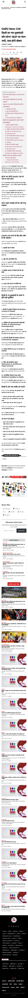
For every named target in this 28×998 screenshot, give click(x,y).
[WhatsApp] (3, 52)
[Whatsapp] (18, 926)
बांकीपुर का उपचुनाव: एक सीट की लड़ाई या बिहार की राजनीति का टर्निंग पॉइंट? (14, 691)
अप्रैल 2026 (11, 966)
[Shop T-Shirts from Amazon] (14, 489)
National (4, 819)
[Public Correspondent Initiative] (14, 477)
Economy (5, 571)
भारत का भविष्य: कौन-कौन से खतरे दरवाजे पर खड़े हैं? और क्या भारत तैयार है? (13, 884)
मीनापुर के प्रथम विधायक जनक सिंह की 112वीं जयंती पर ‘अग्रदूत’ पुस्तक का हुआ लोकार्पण (13, 646)
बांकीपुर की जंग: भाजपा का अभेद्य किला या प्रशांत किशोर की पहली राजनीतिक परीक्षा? (13, 755)
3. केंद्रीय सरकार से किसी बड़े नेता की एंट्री (14, 114)
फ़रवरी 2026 (5, 968)
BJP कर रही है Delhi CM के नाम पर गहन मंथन (13, 96)
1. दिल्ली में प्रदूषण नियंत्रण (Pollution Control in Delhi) (14, 126)
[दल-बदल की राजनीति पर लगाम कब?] (14, 811)
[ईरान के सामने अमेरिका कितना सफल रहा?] (14, 833)
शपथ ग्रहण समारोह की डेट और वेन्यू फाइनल (12, 100)
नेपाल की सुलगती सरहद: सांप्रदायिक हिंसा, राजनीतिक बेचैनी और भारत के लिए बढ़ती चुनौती (14, 624)
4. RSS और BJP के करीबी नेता (13, 118)
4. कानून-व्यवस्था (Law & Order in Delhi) (14, 141)
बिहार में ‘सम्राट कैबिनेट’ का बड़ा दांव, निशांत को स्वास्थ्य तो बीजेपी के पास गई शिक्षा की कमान (13, 907)
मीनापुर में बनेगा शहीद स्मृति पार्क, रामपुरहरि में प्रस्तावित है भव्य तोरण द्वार (13, 563)
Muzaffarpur (6, 561)
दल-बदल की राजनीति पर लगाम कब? (8, 820)
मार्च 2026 (19, 966)
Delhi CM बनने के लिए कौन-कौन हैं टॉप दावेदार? (13, 105)
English (4, 459)
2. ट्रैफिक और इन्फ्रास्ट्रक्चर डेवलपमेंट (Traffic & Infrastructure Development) (14, 131)
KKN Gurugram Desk (9, 49)
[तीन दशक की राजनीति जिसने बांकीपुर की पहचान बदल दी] (14, 704)
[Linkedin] (13, 52)
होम (2, 7)
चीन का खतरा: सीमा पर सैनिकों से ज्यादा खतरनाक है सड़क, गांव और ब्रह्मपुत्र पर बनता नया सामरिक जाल (14, 545)
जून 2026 (20, 963)
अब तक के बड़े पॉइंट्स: (10, 158)
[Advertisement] (14, 18)
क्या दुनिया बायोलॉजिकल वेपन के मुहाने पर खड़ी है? (10, 799)
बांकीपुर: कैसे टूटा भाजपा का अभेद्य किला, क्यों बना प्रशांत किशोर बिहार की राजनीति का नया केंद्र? (14, 669)
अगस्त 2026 (5, 963)
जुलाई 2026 (13, 963)
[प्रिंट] (21, 52)
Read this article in (13, 160)
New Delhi (6, 7)
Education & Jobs (7, 553)
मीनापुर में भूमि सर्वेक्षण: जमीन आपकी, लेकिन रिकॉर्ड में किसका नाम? (13, 573)
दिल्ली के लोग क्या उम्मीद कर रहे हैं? (12, 155)
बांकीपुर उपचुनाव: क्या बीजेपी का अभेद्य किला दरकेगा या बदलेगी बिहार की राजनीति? (14, 778)
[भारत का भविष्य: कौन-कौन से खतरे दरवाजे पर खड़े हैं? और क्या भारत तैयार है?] (14, 875)
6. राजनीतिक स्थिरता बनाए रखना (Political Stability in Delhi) (14, 152)
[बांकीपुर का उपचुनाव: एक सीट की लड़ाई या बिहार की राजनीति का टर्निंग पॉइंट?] (14, 681)
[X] (10, 52)
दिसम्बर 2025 (21, 968)
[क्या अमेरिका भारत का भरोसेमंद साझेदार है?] (14, 854)
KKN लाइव (4, 466)
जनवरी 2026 (13, 968)
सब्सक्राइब (4, 470)
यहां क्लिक (9, 468)
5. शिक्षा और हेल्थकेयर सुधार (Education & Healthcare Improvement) (13, 147)
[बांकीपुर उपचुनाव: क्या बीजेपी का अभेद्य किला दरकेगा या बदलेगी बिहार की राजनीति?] (14, 768)
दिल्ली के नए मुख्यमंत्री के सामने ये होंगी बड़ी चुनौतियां (13, 121)
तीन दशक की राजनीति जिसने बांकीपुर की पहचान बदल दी (11, 712)
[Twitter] (11, 926)
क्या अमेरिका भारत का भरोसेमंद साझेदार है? (9, 863)
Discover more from (12, 162)
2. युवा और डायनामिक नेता (11, 111)
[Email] (17, 52)
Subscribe (21, 530)
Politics (9, 44)
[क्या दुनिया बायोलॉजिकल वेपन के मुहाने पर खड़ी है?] (14, 790)
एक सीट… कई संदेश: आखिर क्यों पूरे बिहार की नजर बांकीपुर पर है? (13, 734)
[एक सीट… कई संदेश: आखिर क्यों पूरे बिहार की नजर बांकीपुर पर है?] (14, 725)
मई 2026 (4, 966)
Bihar (3, 667)
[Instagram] (16, 926)
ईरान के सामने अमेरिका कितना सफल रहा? (9, 841)
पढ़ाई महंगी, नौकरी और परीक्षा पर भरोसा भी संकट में (11, 554)
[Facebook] (6, 52)
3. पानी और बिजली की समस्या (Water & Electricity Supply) (15, 137)
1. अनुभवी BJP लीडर (10, 109)
